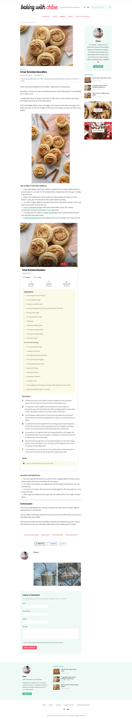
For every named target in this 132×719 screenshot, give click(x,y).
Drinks (70, 16)
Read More (98, 66)
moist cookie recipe (72, 535)
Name (24, 603)
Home (21, 22)
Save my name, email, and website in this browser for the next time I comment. (43, 642)
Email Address (26, 611)
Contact (59, 705)
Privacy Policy (69, 705)
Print (64, 543)
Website (24, 619)
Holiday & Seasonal (82, 16)
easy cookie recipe (57, 535)
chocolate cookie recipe (31, 535)
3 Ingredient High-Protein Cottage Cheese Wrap (99, 86)
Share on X (40, 543)
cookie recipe (45, 535)
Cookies (62, 16)
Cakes (55, 16)
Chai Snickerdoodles (33, 72)
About (51, 705)
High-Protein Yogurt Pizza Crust (101, 78)
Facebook (53, 543)
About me (27, 694)
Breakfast (46, 16)
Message (24, 626)
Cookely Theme (73, 715)
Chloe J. (36, 552)
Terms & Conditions (83, 705)
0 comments (38, 75)
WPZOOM (82, 715)
